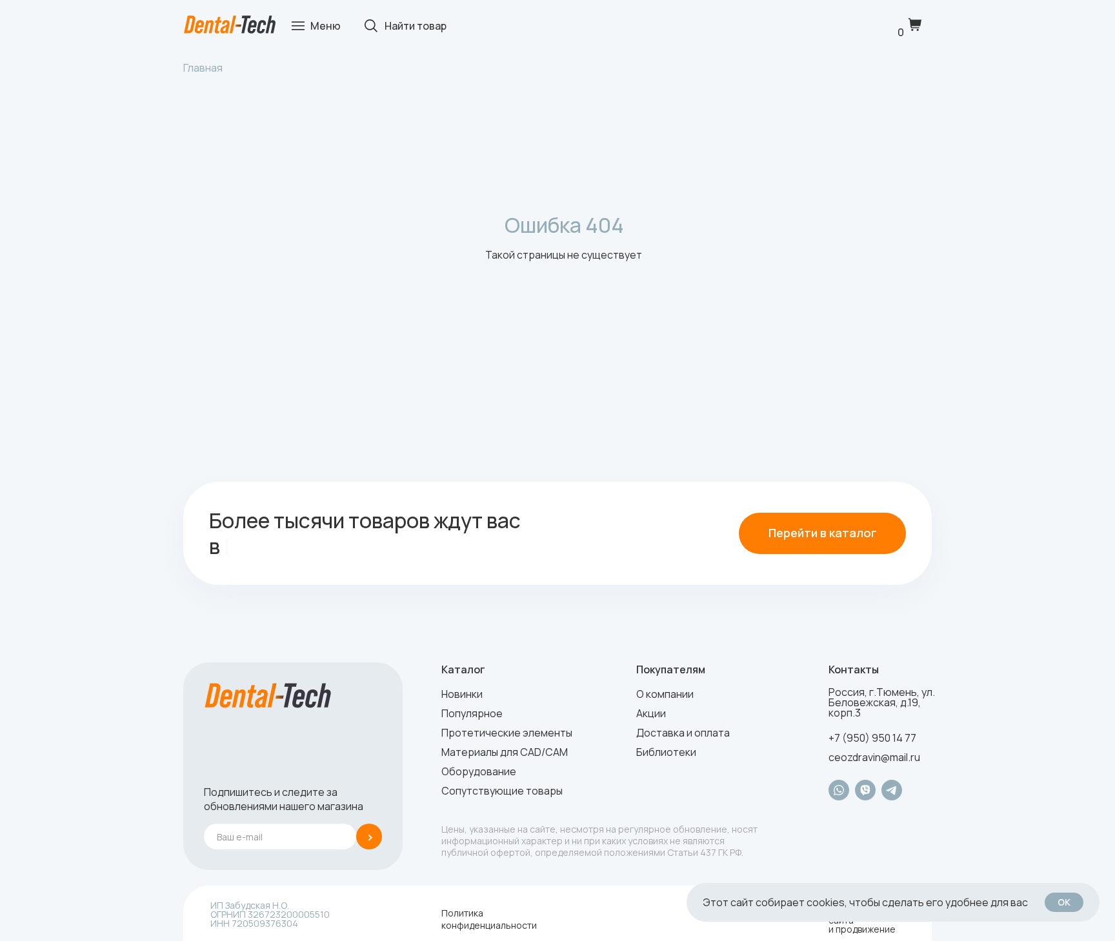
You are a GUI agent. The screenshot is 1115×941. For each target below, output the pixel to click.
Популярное (472, 713)
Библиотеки (666, 752)
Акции (651, 713)
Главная (203, 67)
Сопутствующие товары (502, 791)
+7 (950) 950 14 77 (872, 738)
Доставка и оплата (683, 733)
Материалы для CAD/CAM (504, 752)
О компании (665, 694)
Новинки (462, 694)
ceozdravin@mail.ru (874, 757)
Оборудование (478, 771)
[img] (229, 24)
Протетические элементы (506, 733)
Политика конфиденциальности (489, 919)
